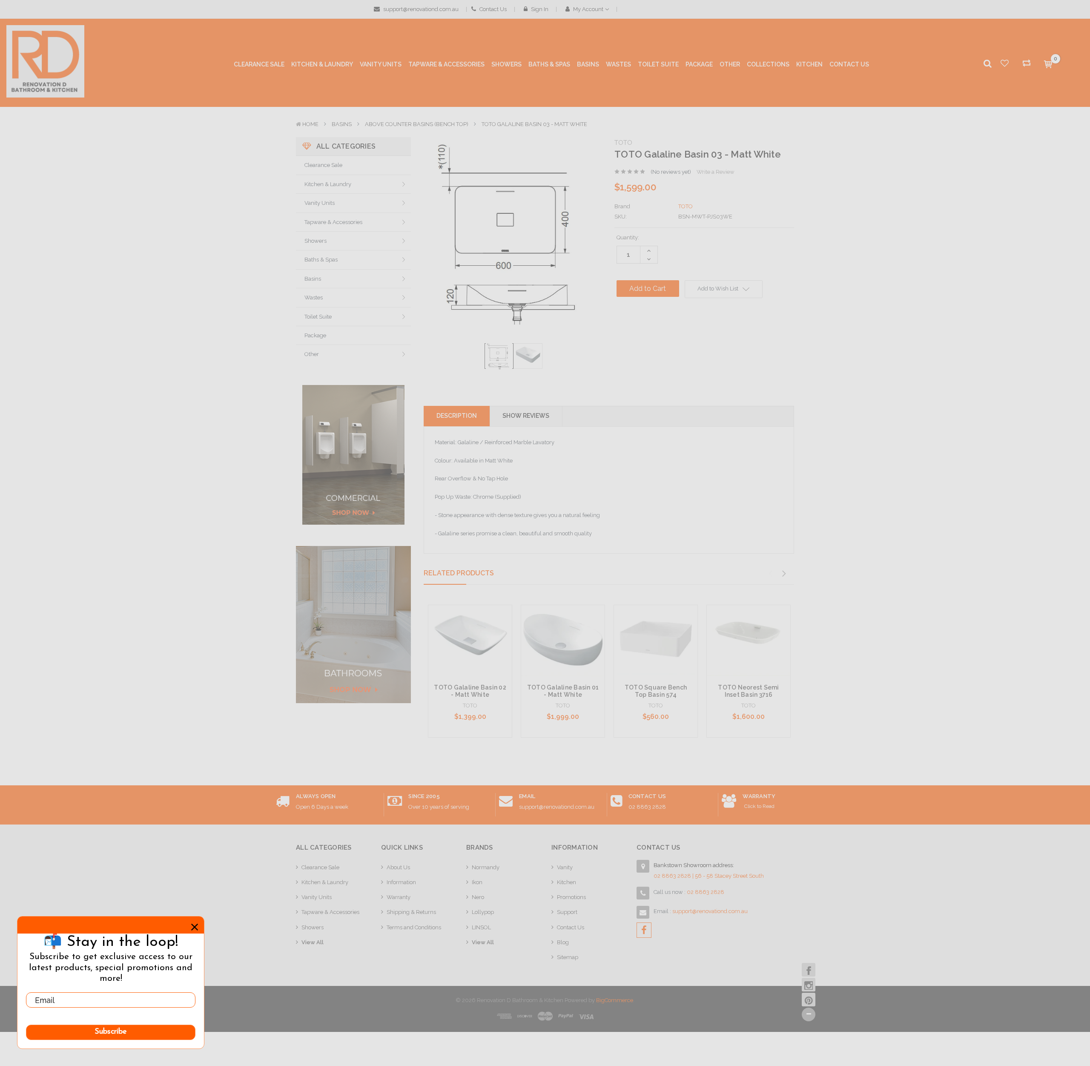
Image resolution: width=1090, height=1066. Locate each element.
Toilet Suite (318, 316)
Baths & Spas (321, 259)
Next (784, 574)
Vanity (565, 867)
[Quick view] (470, 627)
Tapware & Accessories (333, 222)
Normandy (485, 867)
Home (310, 124)
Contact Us (492, 9)
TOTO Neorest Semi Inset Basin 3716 (748, 691)
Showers (315, 241)
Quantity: (628, 237)
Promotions (571, 897)
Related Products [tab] (459, 573)
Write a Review (715, 172)
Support (567, 912)
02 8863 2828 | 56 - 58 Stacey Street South (709, 876)
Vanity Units (319, 203)
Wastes (313, 297)
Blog (563, 942)
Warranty (398, 897)
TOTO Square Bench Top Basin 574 (656, 691)
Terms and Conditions (414, 927)
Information (401, 882)
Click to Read (759, 806)
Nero (478, 897)
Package (315, 335)
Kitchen (566, 882)
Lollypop (483, 912)
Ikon (477, 882)
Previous (770, 574)
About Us (398, 867)
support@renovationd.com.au (420, 9)
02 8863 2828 (647, 807)
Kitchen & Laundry (327, 184)
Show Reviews (525, 415)
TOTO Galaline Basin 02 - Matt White (470, 691)
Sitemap (567, 957)
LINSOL (481, 927)
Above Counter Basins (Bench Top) (416, 124)
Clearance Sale (323, 165)
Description (456, 415)
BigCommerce (614, 1000)
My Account (588, 9)
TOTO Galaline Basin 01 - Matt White (563, 691)
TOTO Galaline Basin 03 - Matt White (534, 124)
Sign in (539, 9)
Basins (342, 124)
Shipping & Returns (411, 912)
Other (311, 354)
